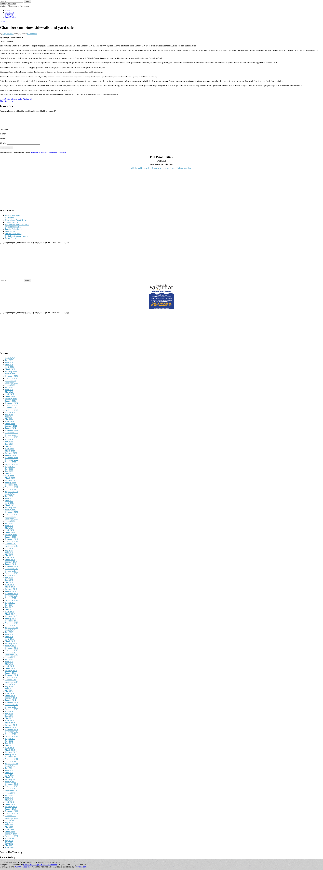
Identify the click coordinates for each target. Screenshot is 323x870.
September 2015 (11, 655)
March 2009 (10, 831)
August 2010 (10, 793)
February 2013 (11, 725)
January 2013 (10, 727)
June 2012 (9, 743)
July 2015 (9, 659)
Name (3, 134)
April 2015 (9, 666)
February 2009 (11, 834)
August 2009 (10, 820)
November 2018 (11, 569)
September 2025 (11, 383)
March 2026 (10, 369)
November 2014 (11, 677)
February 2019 (11, 562)
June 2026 (9, 362)
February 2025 (11, 399)
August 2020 (10, 521)
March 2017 (10, 614)
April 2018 (9, 584)
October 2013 (10, 707)
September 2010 (11, 791)
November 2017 (11, 596)
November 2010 (11, 786)
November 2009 (11, 813)
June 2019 (9, 553)
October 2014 (10, 680)
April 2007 (9, 847)
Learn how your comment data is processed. (48, 152)
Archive (8, 10)
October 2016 (10, 625)
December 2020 (11, 512)
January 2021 (10, 510)
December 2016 (11, 621)
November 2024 (11, 405)
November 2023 (11, 433)
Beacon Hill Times (12, 215)
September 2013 (11, 709)
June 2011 (9, 770)
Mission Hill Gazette (13, 234)
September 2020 (11, 519)
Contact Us (9, 12)
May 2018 (9, 582)
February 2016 (11, 643)
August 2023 (10, 439)
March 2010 (10, 804)
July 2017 (9, 605)
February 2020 (11, 535)
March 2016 (10, 641)
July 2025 (9, 387)
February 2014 (11, 698)
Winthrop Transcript (8, 4)
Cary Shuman (8, 34)
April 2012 (9, 748)
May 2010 (9, 800)
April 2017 (9, 612)
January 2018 (10, 591)
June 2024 (9, 417)
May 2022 (9, 473)
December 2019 (11, 539)
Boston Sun (9, 218)
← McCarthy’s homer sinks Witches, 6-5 (16, 99)
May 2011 (9, 773)
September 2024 (11, 410)
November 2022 (11, 460)
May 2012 (9, 745)
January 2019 (10, 564)
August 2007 (10, 838)
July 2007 (9, 841)
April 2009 (9, 829)
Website (3, 143)
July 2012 (9, 741)
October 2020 (10, 516)
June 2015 (9, 661)
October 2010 (10, 788)
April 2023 (9, 448)
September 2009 (11, 818)
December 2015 (11, 648)
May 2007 (9, 845)
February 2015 (11, 671)
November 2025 (11, 378)
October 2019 (10, 544)
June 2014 (9, 689)
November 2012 (11, 732)
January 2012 (10, 754)
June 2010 (9, 797)
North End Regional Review (16, 236)
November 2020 (11, 514)
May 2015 (9, 664)
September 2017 (11, 600)
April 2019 (9, 557)
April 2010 (9, 802)
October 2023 (10, 435)
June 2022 (9, 471)
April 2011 (9, 775)
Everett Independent (13, 227)
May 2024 (9, 419)
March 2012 (10, 750)
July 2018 (9, 578)
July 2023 (9, 442)
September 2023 (11, 437)
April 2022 (9, 476)
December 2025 (11, 376)
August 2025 (10, 385)
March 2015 (10, 668)
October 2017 (10, 598)
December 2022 (11, 458)
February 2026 (11, 371)
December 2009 (11, 811)
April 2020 (9, 530)
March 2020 (10, 532)
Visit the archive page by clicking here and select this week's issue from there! (161, 168)
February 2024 (11, 426)
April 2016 (9, 639)
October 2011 (10, 761)
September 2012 (11, 736)
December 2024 (11, 403)
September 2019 (11, 546)
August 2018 (10, 575)
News (2, 21)
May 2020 (9, 528)
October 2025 (10, 380)
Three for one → (6, 101)
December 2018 (11, 566)
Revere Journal (11, 238)
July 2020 (9, 523)
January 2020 (10, 537)
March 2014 (10, 695)
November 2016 (11, 623)
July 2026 (9, 360)
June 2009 (9, 825)
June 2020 (9, 526)
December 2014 (11, 675)
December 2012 (11, 729)
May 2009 (9, 827)
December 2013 (11, 702)
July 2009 (9, 822)
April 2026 (9, 367)
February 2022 (11, 480)
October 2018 (10, 571)
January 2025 (10, 401)
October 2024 (10, 408)
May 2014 (9, 691)
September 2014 (11, 682)
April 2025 (9, 394)
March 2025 (10, 396)
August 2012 (10, 739)
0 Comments (32, 34)
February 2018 (11, 589)
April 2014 (9, 693)
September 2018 (11, 573)
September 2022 (11, 464)
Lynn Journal (10, 231)
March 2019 (10, 560)
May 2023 (9, 446)
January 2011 (10, 782)
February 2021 (11, 507)
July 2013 (9, 714)
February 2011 (11, 779)
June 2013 (9, 716)
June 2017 (9, 607)
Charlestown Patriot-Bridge (16, 220)
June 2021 (9, 498)
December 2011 (11, 757)
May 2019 (9, 555)
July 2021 (9, 496)
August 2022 (10, 467)
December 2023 (11, 430)
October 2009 (10, 816)
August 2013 (10, 711)
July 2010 (9, 795)
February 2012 (11, 752)
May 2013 (9, 718)
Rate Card (9, 15)
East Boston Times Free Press (17, 224)
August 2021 (10, 494)
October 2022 (10, 462)
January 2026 (10, 374)
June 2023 (9, 444)
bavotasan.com (80, 867)
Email (3, 138)
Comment (4, 129)
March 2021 (10, 505)
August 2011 (10, 766)
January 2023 (10, 455)
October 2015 (10, 652)
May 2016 (9, 637)
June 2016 (9, 634)
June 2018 (9, 580)
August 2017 (10, 603)
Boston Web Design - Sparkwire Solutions (40, 864)
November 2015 (11, 650)
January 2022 (10, 482)
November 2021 (11, 487)
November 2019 (11, 541)
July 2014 (9, 686)
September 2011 (11, 763)
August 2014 (10, 684)
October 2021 (10, 489)
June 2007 (9, 843)
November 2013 (11, 705)
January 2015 (10, 673)
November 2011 (11, 759)
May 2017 (9, 609)
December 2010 (11, 784)
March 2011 (10, 777)
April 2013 (9, 720)
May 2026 (9, 365)
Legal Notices (10, 17)
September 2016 (11, 628)
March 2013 (10, 723)
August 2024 (10, 412)
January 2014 (10, 700)
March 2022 (10, 478)
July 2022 (9, 469)
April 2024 (9, 421)
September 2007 (11, 836)
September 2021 (11, 492)
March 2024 (10, 424)
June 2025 (9, 390)
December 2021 (11, 485)
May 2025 (9, 392)
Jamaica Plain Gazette (13, 229)
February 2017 (11, 616)
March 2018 (10, 587)
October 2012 (10, 734)
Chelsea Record (11, 222)
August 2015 (10, 657)
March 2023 (10, 451)
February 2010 (11, 807)
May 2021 (9, 501)
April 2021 (9, 503)
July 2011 (9, 768)
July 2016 (9, 632)
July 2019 (9, 550)
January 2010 (10, 809)
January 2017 (10, 618)
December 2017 (11, 594)
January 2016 (10, 646)
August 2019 (10, 548)
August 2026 (10, 358)
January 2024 (10, 428)
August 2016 (10, 630)
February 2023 (11, 453)
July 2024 (9, 414)
